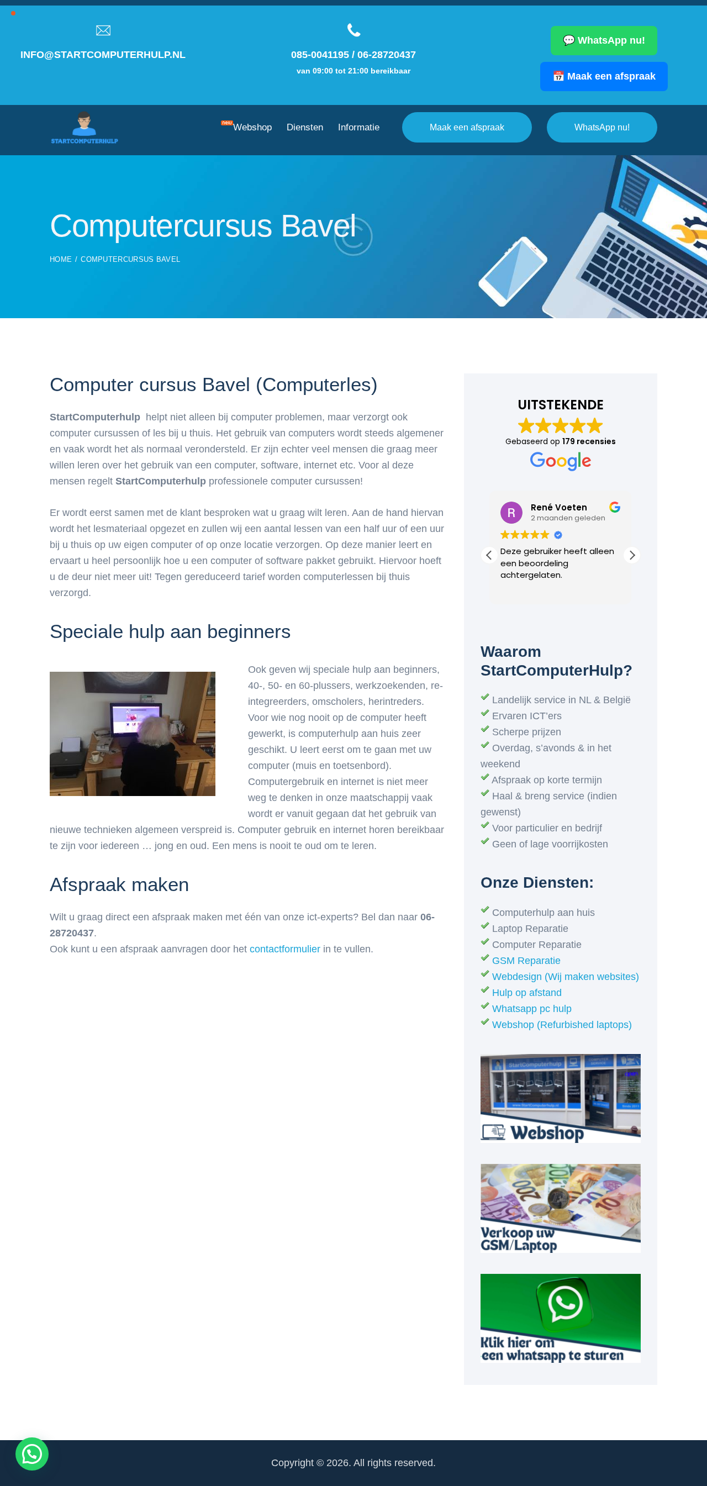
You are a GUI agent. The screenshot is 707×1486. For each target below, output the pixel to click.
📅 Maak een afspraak (604, 76)
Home (61, 259)
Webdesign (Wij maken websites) (565, 976)
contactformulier (286, 949)
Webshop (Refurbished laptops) (562, 1024)
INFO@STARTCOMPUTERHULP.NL (103, 54)
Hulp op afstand (527, 992)
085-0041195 (320, 54)
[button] (632, 555)
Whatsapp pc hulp (532, 1008)
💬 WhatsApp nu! (604, 40)
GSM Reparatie (526, 960)
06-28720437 (386, 54)
